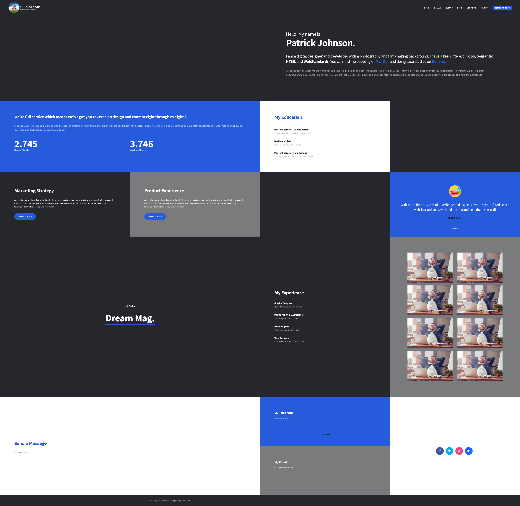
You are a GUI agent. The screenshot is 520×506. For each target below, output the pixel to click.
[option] (455, 202)
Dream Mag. (130, 318)
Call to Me (325, 434)
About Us (471, 8)
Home (426, 8)
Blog (459, 8)
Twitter (382, 61)
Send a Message (325, 483)
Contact (484, 8)
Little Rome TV (502, 8)
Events (449, 8)
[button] (394, 205)
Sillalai (437, 8)
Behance (439, 61)
